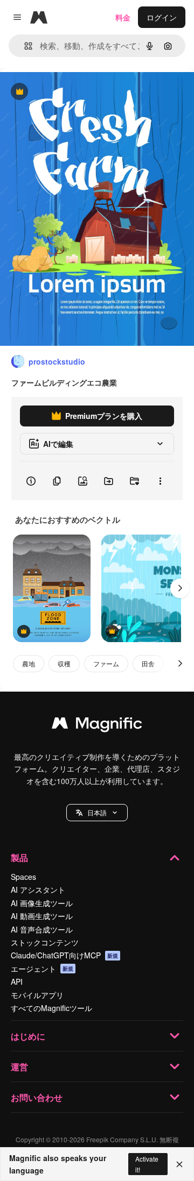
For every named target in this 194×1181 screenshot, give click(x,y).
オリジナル (74, 92)
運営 (19, 1067)
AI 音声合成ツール (42, 929)
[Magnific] (97, 725)
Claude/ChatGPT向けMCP (64, 955)
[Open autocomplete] (24, 46)
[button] (97, 812)
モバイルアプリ (37, 995)
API (17, 981)
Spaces (23, 876)
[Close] (179, 1164)
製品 (19, 857)
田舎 (148, 663)
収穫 (64, 663)
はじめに (28, 1036)
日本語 (97, 812)
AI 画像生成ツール (42, 903)
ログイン (162, 17)
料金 (122, 17)
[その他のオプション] (160, 481)
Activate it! (146, 1163)
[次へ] (180, 588)
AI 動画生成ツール (42, 915)
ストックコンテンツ (45, 942)
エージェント (42, 968)
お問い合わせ (37, 1097)
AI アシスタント (38, 889)
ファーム (106, 663)
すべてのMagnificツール (51, 1007)
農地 (28, 663)
